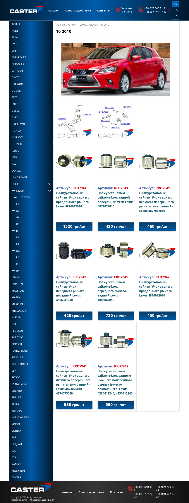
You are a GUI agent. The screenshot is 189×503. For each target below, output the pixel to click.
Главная (60, 24)
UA (175, 9)
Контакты (103, 10)
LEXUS (83, 24)
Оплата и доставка (78, 10)
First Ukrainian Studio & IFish (41, 500)
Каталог (53, 10)
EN (176, 15)
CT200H (93, 24)
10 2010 (105, 24)
